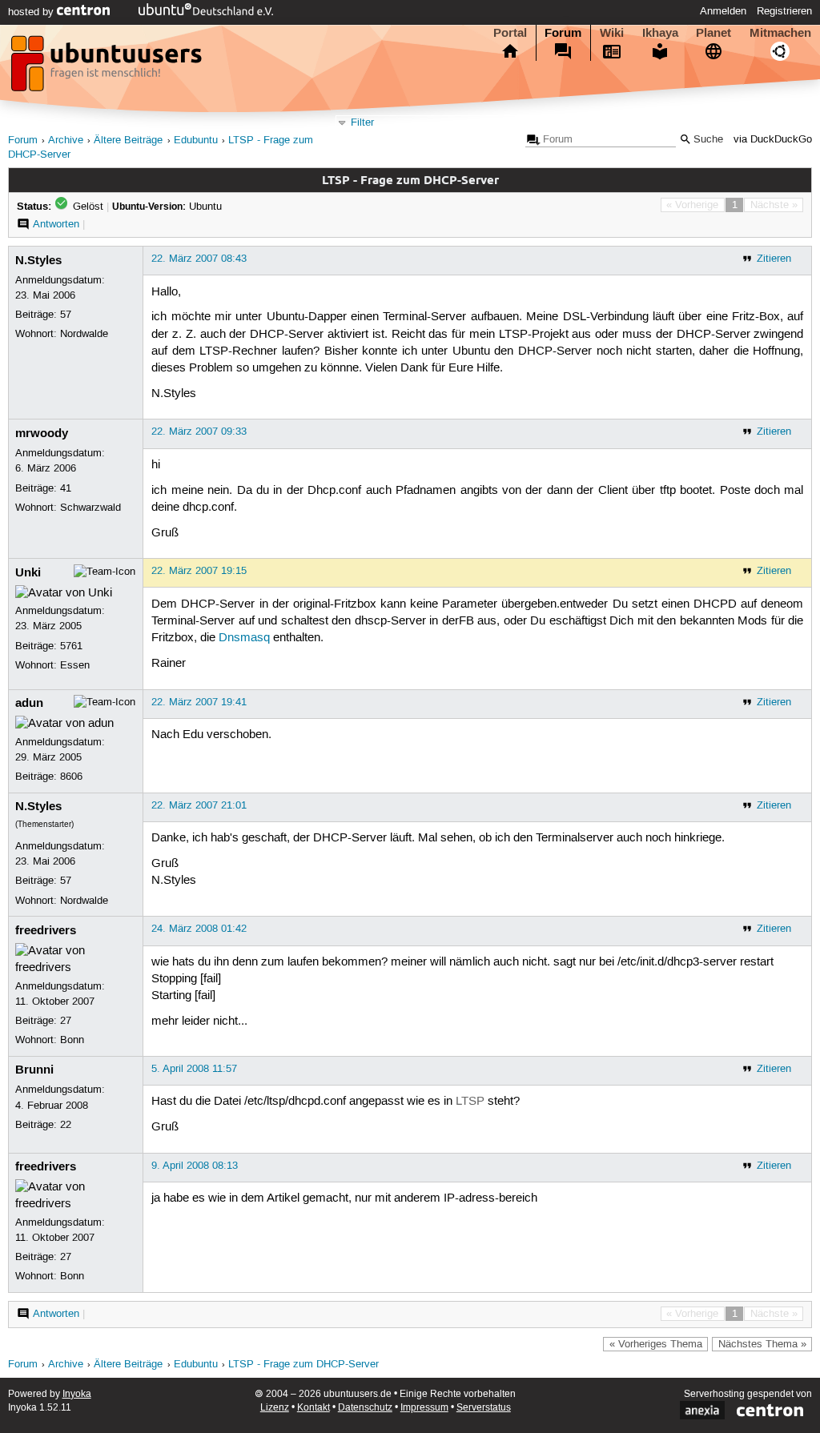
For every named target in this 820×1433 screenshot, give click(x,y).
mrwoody (41, 433)
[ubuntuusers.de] (108, 68)
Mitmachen (780, 33)
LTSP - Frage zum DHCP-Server (303, 1365)
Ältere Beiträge (128, 140)
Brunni (34, 1070)
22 (65, 1124)
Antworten (56, 224)
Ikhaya (660, 33)
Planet (713, 33)
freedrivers (45, 930)
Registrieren (784, 11)
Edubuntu (196, 140)
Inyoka (76, 1394)
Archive (65, 140)
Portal (510, 33)
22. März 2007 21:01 (199, 805)
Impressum (424, 1408)
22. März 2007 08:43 (199, 258)
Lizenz (274, 1408)
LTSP (470, 1101)
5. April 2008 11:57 (194, 1068)
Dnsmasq (244, 638)
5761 (71, 646)
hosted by (32, 12)
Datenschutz (365, 1408)
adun (29, 703)
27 (65, 1020)
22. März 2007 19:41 (199, 702)
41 (65, 488)
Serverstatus (483, 1408)
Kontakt (313, 1408)
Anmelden (723, 11)
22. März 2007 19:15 (199, 570)
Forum (563, 33)
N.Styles (38, 260)
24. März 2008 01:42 (199, 928)
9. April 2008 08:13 (194, 1165)
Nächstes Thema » (762, 1344)
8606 (71, 776)
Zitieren (774, 258)
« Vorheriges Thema (655, 1344)
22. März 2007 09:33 (199, 431)
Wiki (612, 33)
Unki (28, 572)
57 (65, 314)
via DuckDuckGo (773, 140)
